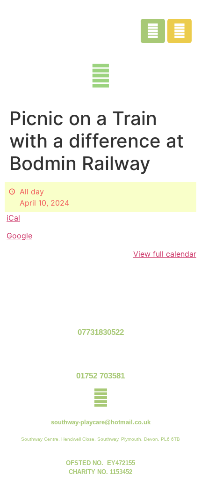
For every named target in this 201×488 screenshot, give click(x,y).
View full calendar (164, 254)
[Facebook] (153, 31)
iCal (13, 217)
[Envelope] (179, 31)
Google (19, 235)
